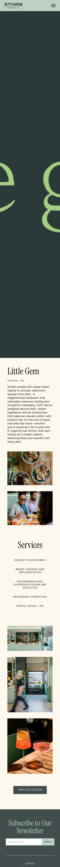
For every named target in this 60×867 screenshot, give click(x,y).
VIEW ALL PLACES (30, 790)
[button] (53, 5)
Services (30, 545)
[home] (19, 5)
